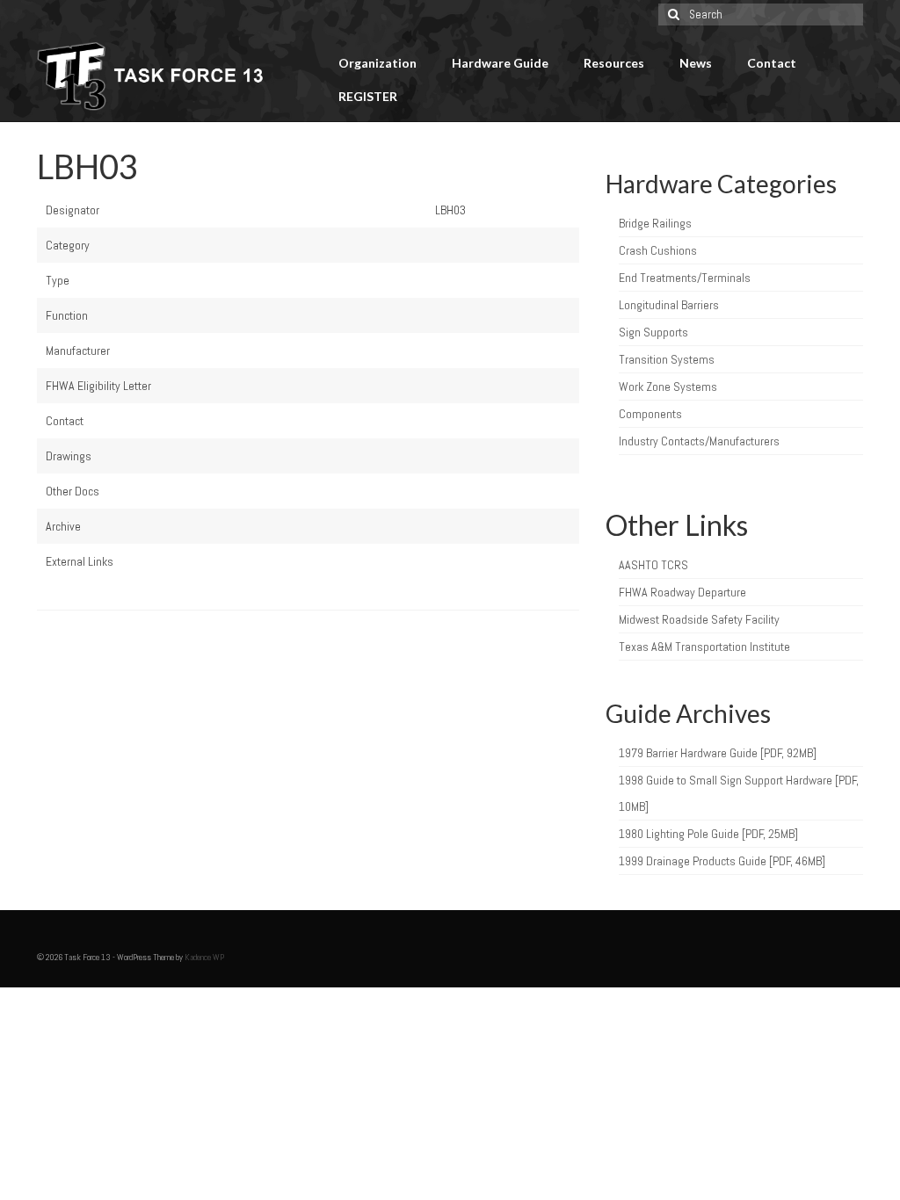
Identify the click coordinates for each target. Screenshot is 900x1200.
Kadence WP (204, 957)
